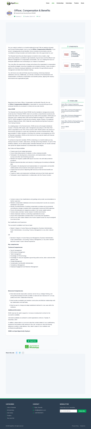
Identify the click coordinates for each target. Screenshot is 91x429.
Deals (82, 3)
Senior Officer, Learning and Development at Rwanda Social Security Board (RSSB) (71, 110)
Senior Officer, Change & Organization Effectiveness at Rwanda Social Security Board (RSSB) (72, 105)
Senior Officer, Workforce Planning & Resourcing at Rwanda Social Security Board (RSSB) (72, 121)
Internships (69, 3)
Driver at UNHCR (65, 126)
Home (47, 3)
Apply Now (33, 341)
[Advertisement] (45, 33)
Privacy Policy (75, 426)
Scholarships (60, 3)
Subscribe (82, 411)
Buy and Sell (10, 418)
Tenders (76, 3)
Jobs (53, 3)
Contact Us (82, 426)
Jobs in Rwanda (11, 407)
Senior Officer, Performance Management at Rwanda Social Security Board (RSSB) (71, 116)
